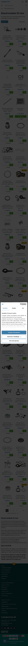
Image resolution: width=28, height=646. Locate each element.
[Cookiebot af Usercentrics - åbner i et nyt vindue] (20, 304)
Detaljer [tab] (14, 308)
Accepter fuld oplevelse (14, 332)
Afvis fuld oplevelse (14, 340)
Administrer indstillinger (13, 336)
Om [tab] (23, 308)
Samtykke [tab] (5, 308)
